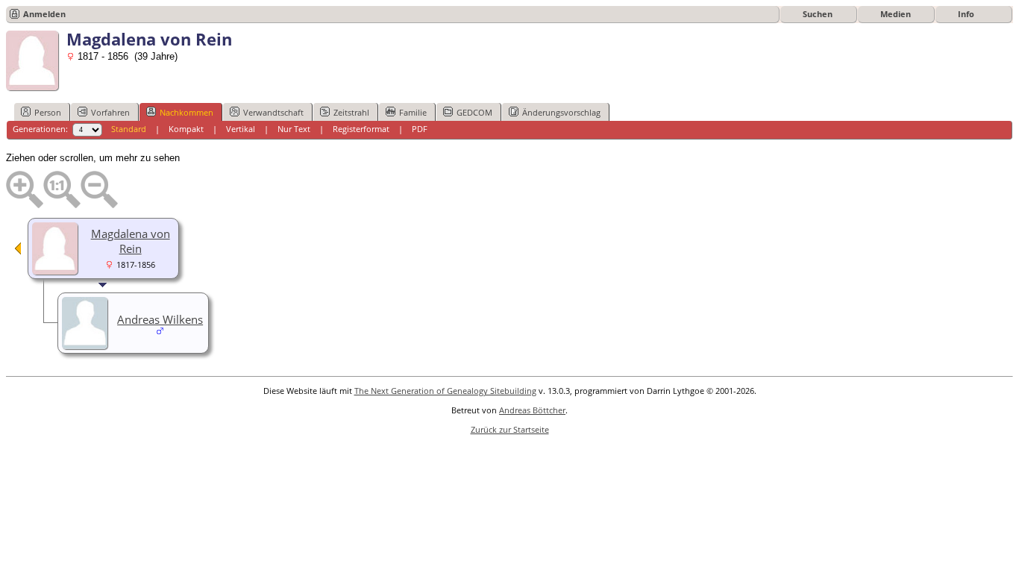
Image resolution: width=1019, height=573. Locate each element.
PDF (419, 128)
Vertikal (240, 128)
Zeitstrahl (351, 112)
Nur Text (294, 128)
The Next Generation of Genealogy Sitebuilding (445, 390)
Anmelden (44, 13)
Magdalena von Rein (130, 241)
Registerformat (361, 128)
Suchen (818, 13)
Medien (895, 13)
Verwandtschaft (273, 112)
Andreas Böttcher (532, 410)
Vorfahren (110, 112)
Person (47, 112)
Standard (128, 128)
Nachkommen (186, 112)
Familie (413, 112)
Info (966, 13)
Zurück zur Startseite (510, 429)
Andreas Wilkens (160, 319)
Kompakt (186, 128)
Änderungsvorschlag (561, 112)
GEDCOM (474, 112)
